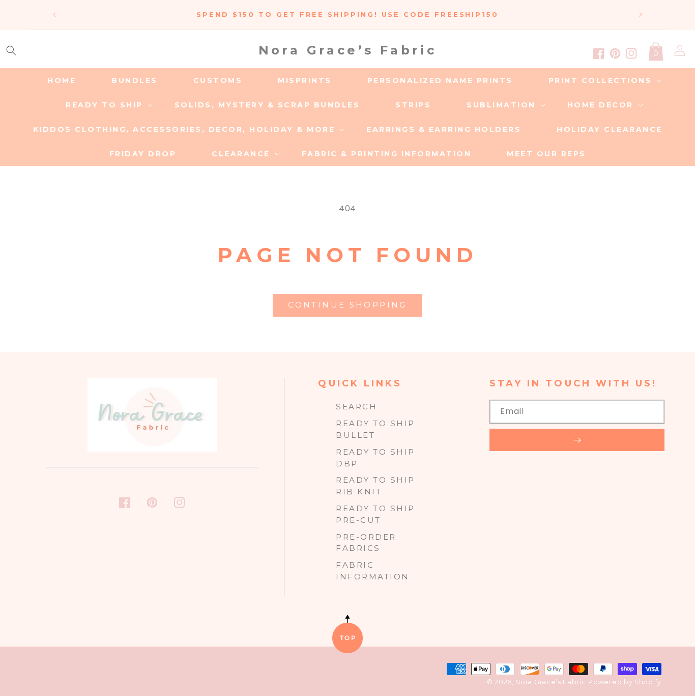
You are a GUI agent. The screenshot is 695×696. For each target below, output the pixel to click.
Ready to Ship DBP (375, 457)
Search (356, 406)
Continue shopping (347, 305)
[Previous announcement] (54, 14)
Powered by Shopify (624, 682)
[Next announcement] (640, 14)
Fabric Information (373, 570)
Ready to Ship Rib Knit (375, 485)
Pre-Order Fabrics (366, 542)
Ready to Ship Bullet (375, 429)
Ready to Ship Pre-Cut (375, 514)
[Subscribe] (576, 440)
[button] (11, 50)
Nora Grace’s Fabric (550, 682)
